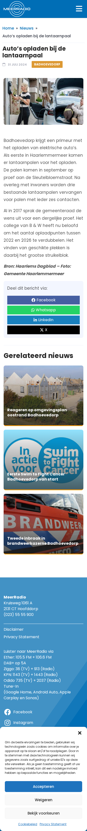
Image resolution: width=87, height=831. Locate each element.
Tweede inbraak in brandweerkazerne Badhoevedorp (42, 541)
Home (8, 28)
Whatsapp (46, 310)
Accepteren (43, 786)
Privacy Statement (53, 824)
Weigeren (43, 799)
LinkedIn (45, 320)
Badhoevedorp (47, 64)
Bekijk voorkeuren (44, 813)
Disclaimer (14, 629)
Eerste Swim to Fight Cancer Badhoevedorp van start (36, 476)
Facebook (46, 300)
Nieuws (27, 28)
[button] (79, 732)
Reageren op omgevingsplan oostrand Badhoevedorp (37, 412)
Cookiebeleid (27, 824)
